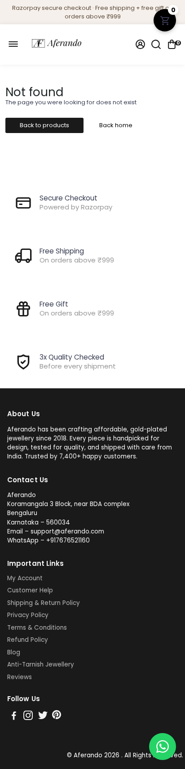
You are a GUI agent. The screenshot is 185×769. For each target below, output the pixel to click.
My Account (25, 578)
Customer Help (30, 590)
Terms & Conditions (37, 627)
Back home (115, 125)
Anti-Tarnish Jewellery (40, 664)
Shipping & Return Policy (43, 603)
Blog (13, 652)
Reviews (19, 677)
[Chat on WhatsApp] (162, 746)
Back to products (44, 125)
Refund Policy (27, 640)
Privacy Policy (27, 615)
